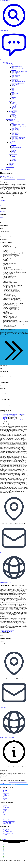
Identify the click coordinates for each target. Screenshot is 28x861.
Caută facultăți (6, 819)
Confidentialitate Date (8, 833)
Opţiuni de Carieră (7, 823)
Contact (4, 830)
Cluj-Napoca (6, 793)
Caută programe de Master (9, 822)
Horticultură (2, 205)
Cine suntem (6, 829)
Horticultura (5, 417)
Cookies (5, 834)
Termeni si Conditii (7, 831)
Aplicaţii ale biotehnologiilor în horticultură (12, 419)
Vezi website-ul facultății (5, 582)
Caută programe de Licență (9, 821)
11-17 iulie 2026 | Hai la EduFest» (14, 4)
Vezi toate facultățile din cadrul (7, 630)
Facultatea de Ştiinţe (9, 177)
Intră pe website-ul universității (7, 737)
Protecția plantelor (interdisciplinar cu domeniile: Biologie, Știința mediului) (14, 415)
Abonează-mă (14, 784)
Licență (1, 217)
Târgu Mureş (6, 795)
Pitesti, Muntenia (21, 179)
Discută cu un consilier (5, 169)
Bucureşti (5, 790)
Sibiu (4, 799)
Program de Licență (4, 176)
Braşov (4, 796)
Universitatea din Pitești (9, 179)
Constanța (5, 798)
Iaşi (3, 791)
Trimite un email (3, 552)
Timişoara (5, 794)
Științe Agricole (3, 200)
